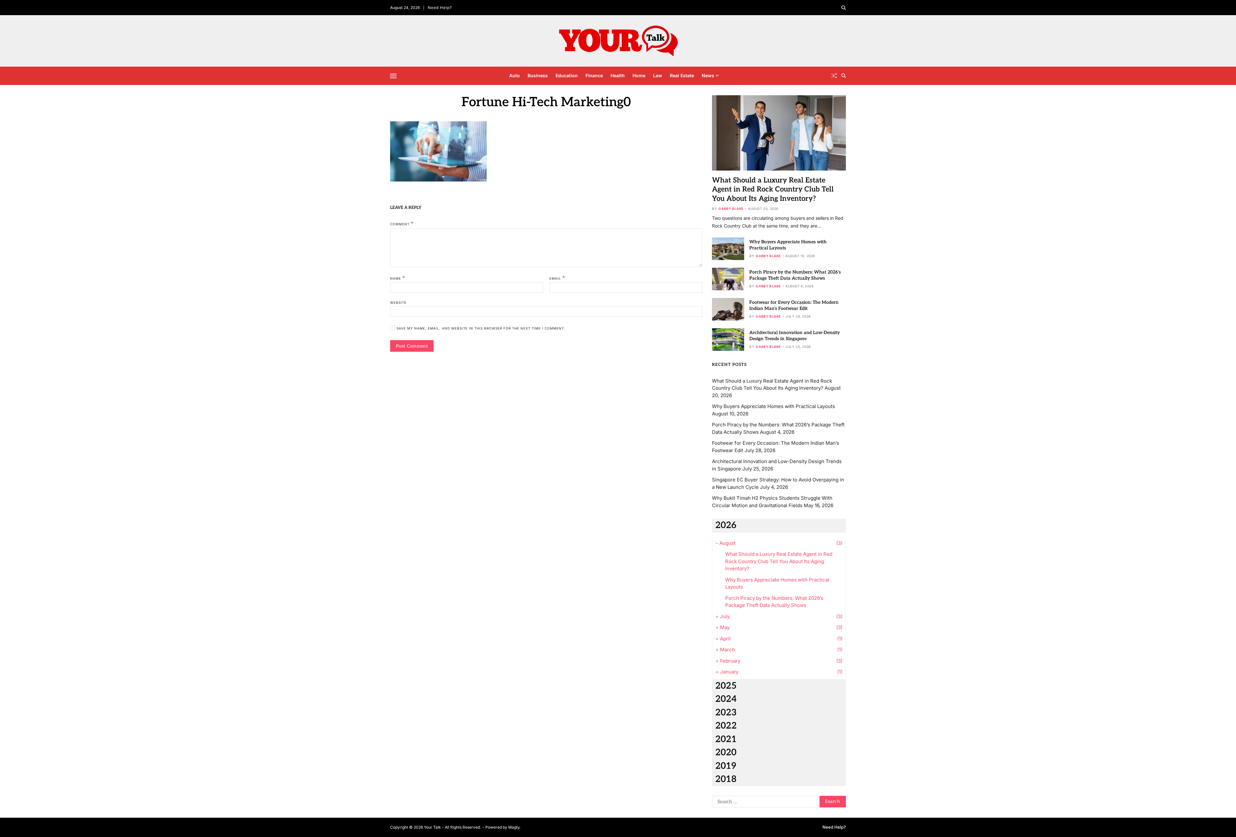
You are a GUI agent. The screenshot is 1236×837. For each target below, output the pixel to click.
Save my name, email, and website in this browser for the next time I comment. (481, 328)
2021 (726, 739)
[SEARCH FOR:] (763, 803)
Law (657, 75)
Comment (402, 224)
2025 (725, 686)
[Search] (843, 7)
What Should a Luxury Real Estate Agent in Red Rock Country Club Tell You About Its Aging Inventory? (773, 189)
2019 (725, 766)
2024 (726, 699)
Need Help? (440, 7)
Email (557, 278)
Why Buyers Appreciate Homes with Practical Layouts (773, 406)
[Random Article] (834, 76)
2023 (726, 712)
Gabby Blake (731, 208)
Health (618, 75)
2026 (725, 525)
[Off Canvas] (393, 76)
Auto (514, 75)
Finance (594, 75)
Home (638, 75)
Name (397, 278)
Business (538, 75)
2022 (726, 726)
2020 (725, 752)
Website (398, 302)
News (708, 75)
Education (567, 75)
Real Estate (682, 75)
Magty (514, 827)
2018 (725, 779)
